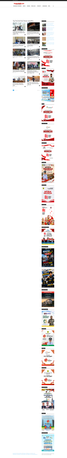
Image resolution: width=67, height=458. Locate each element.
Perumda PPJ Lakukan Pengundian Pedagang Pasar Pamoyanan (19, 45)
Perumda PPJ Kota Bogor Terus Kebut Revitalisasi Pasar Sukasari (33, 33)
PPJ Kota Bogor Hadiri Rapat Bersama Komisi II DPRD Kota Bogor (18, 84)
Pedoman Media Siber (46, 453)
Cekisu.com (33, 453)
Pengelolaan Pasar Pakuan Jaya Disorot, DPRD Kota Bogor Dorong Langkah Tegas (19, 32)
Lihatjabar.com (29, 454)
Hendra (13, 46)
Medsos (50, 454)
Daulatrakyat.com (15, 454)
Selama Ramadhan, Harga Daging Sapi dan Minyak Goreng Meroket (19, 71)
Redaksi (43, 453)
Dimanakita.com (24, 454)
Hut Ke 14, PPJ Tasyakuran (17, 56)
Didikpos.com (20, 454)
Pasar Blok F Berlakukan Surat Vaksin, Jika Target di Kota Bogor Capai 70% (33, 83)
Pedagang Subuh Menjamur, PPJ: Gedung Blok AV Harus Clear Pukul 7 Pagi (33, 57)
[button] (53, 6)
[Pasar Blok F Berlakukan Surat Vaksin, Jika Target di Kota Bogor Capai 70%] (33, 79)
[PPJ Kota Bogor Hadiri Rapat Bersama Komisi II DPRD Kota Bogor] (19, 79)
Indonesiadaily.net (19, 453)
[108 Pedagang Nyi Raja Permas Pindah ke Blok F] (33, 40)
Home (13, 19)
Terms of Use (45, 454)
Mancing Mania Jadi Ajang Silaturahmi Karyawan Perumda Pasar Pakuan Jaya (32, 71)
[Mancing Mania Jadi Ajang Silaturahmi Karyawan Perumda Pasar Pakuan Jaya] (33, 66)
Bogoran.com (29, 453)
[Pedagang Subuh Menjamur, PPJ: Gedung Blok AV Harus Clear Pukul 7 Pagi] (33, 52)
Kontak (48, 454)
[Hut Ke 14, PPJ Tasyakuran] (19, 52)
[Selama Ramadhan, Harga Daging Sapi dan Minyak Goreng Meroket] (19, 66)
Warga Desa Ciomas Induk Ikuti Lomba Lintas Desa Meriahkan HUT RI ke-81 (50, 28)
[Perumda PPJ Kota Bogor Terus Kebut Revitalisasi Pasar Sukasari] (33, 26)
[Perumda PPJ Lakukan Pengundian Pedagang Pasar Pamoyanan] (19, 40)
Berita (28, 81)
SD (27, 85)
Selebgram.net (25, 453)
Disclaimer (51, 453)
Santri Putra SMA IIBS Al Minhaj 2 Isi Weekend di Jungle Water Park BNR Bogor (50, 24)
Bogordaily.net (15, 453)
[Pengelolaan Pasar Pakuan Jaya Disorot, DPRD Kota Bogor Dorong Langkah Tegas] (19, 26)
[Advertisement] (33, 12)
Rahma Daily (14, 34)
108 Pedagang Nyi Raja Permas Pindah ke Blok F (32, 45)
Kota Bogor (14, 30)
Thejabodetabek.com (34, 454)
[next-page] (16, 90)
